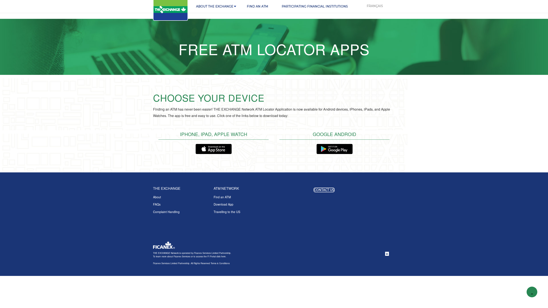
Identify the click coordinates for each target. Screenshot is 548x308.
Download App (223, 204)
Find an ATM (222, 197)
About (157, 197)
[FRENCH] (374, 6)
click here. (221, 256)
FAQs (157, 204)
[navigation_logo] (171, 10)
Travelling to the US (227, 212)
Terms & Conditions (220, 263)
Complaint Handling (166, 212)
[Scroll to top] (532, 292)
